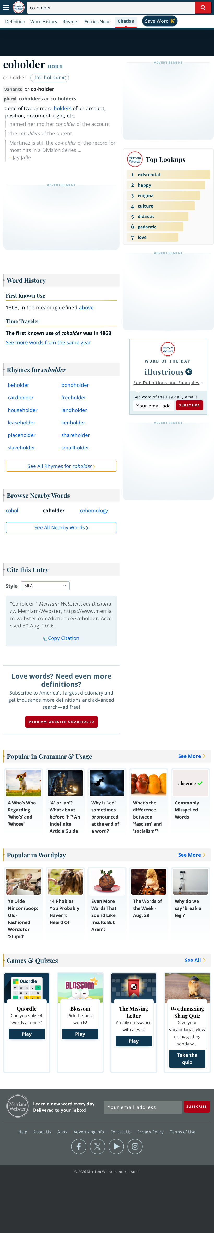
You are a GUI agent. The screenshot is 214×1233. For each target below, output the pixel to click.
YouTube (116, 1146)
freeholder (73, 397)
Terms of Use (182, 1131)
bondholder (75, 385)
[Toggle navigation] (6, 7)
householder (23, 410)
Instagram (135, 1146)
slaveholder (21, 447)
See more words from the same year (48, 342)
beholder (18, 385)
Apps (62, 1131)
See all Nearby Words (59, 527)
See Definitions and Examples (166, 383)
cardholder (21, 397)
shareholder (75, 435)
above (86, 307)
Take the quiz (187, 1058)
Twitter (97, 1146)
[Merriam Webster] (168, 349)
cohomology (94, 510)
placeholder (22, 435)
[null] (188, 371)
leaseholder (21, 422)
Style (12, 586)
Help (23, 1131)
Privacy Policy (151, 1131)
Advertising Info (89, 1131)
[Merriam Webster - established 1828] (19, 7)
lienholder (73, 422)
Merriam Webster (18, 1106)
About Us (42, 1131)
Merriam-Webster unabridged (61, 722)
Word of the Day (168, 361)
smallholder (75, 447)
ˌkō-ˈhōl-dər (48, 77)
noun (55, 65)
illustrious (164, 371)
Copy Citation (63, 638)
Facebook (78, 1146)
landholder (74, 410)
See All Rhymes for (60, 466)
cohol (12, 510)
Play (27, 1034)
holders (63, 108)
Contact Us (121, 1131)
